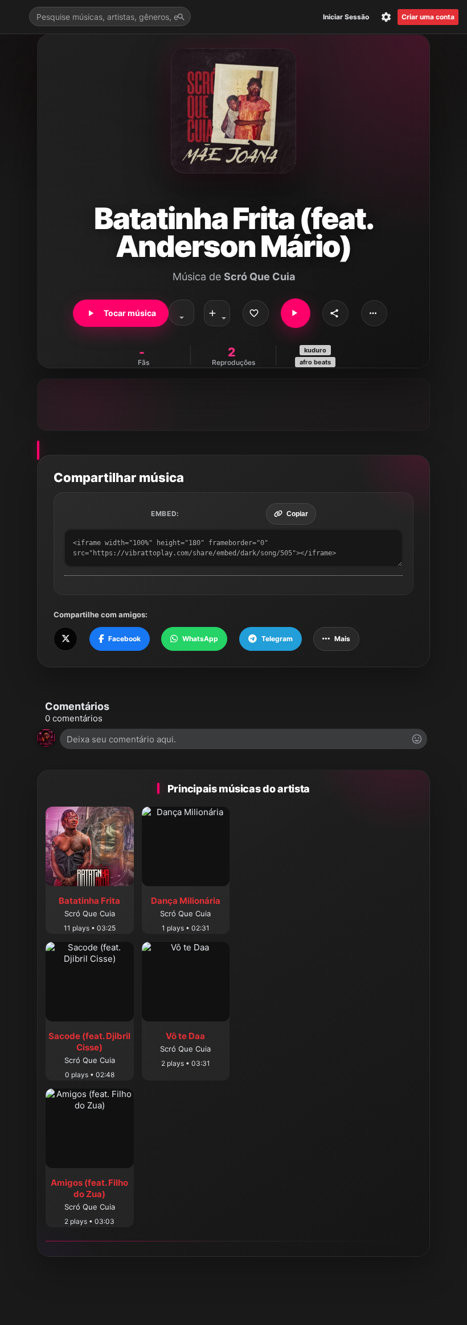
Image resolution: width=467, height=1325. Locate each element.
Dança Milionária (185, 900)
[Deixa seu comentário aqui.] (243, 739)
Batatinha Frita (89, 900)
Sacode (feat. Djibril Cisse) (89, 1042)
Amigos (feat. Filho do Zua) (89, 1188)
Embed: (165, 513)
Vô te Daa (185, 1036)
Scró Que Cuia (259, 277)
